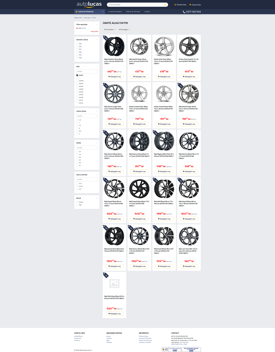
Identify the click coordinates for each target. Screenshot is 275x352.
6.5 (80, 120)
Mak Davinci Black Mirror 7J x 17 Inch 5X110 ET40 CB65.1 (189, 156)
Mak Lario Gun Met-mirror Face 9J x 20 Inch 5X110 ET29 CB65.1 (188, 251)
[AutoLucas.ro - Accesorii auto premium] (88, 4)
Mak (80, 205)
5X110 (82, 28)
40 (80, 163)
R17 (80, 49)
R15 (80, 43)
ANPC (173, 344)
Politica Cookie (143, 336)
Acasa (108, 336)
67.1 (80, 189)
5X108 (81, 97)
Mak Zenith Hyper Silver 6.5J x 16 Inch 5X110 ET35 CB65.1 (188, 109)
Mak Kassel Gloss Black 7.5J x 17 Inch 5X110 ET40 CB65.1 (139, 204)
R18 (80, 52)
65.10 (80, 186)
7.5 (80, 125)
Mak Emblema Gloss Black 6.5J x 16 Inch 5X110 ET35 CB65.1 (113, 61)
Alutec (81, 202)
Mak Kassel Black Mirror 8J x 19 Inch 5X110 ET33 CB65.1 (163, 251)
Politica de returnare (145, 340)
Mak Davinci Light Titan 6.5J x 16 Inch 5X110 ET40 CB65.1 (113, 109)
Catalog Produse (86, 12)
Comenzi (77, 340)
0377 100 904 (193, 11)
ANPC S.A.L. (180, 344)
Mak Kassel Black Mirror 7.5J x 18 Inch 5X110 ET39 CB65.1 (188, 204)
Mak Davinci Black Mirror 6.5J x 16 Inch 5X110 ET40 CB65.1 (113, 156)
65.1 (80, 183)
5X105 (81, 94)
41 (80, 165)
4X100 (81, 83)
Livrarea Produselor (145, 338)
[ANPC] (171, 349)
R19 (80, 55)
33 (80, 154)
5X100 (81, 92)
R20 (80, 57)
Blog (107, 340)
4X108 (81, 86)
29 (80, 151)
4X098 (81, 81)
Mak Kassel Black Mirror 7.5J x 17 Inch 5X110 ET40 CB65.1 (113, 204)
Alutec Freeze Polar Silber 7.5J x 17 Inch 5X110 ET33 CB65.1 (138, 109)
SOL (186, 344)
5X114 (81, 103)
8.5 (80, 131)
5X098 (81, 89)
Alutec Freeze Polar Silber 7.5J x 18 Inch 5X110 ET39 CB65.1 (163, 109)
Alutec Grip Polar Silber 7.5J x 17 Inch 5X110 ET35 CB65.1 (163, 61)
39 (80, 160)
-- (79, 78)
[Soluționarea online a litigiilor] (191, 349)
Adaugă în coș (115, 77)
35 (80, 157)
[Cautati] (166, 5)
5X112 (81, 100)
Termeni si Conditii (145, 342)
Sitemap (109, 342)
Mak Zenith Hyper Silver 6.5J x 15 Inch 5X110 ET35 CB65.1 (138, 61)
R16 (80, 46)
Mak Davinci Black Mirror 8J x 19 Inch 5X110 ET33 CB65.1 (139, 251)
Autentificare (78, 336)
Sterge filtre (94, 31)
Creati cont (77, 338)
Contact (109, 338)
